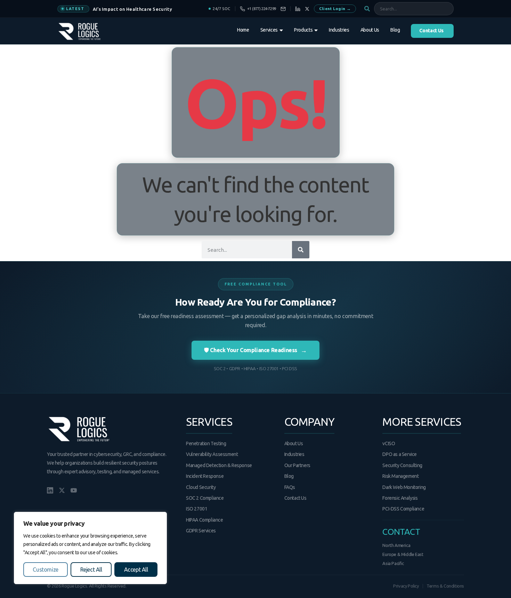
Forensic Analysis (399, 498)
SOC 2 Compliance (205, 498)
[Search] (300, 249)
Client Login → (335, 8)
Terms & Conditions (445, 585)
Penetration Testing (206, 443)
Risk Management (400, 476)
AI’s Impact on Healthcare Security (132, 9)
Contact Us (295, 498)
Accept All (136, 569)
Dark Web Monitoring (403, 487)
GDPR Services (201, 530)
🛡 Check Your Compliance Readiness (255, 350)
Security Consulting (402, 465)
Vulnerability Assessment (212, 454)
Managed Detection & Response (219, 465)
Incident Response (205, 476)
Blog (289, 476)
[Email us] (283, 8)
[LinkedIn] (297, 8)
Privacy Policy (406, 585)
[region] (90, 548)
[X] (307, 9)
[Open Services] (281, 30)
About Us (293, 443)
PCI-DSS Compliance (403, 509)
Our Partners (297, 465)
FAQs (289, 487)
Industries (294, 454)
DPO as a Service (399, 454)
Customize (45, 569)
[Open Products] (316, 30)
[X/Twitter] (62, 490)
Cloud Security (201, 487)
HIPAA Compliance (204, 520)
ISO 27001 (196, 509)
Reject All (91, 569)
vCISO (388, 443)
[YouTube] (74, 490)
